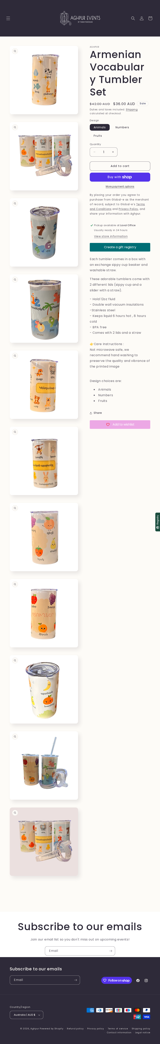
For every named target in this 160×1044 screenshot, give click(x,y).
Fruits (98, 136)
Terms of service (118, 1028)
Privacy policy (95, 1028)
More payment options (120, 186)
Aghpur (34, 1028)
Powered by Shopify (51, 1028)
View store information (111, 236)
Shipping (132, 109)
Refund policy (75, 1028)
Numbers (122, 127)
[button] (8, 18)
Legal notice (142, 1032)
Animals (100, 127)
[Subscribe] (110, 951)
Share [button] (98, 413)
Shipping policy (141, 1028)
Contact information (119, 1032)
